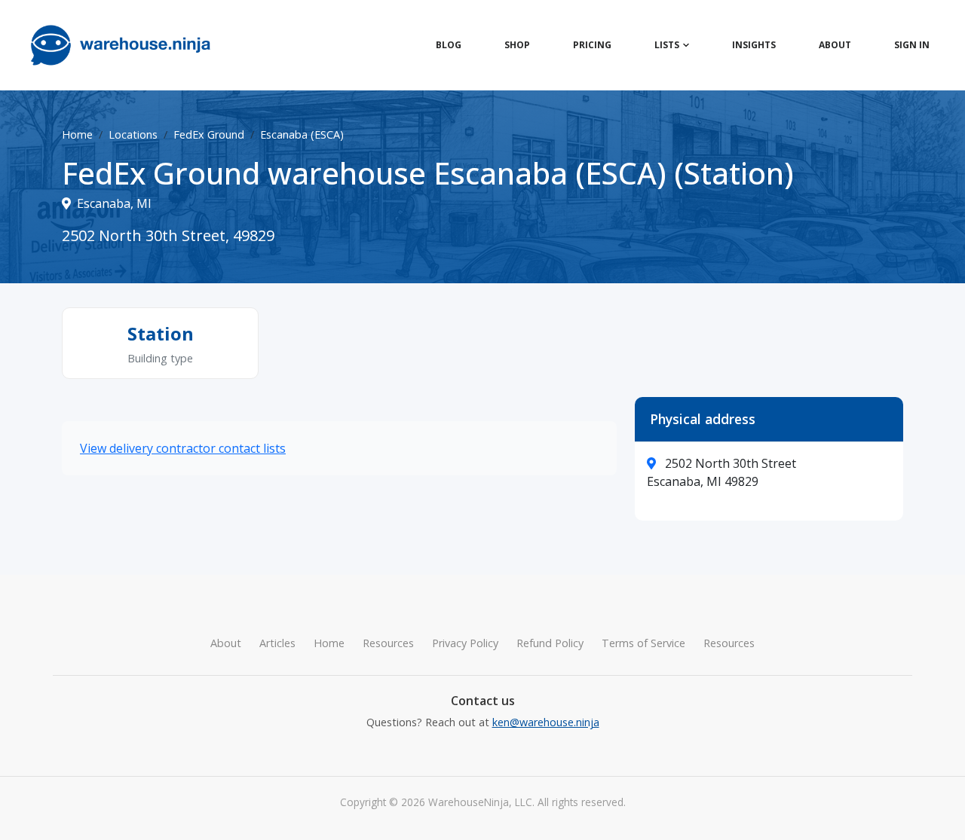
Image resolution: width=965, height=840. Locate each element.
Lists (666, 44)
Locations (133, 134)
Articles (277, 643)
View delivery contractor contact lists (183, 448)
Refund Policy (550, 643)
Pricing (592, 44)
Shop (517, 44)
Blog (448, 44)
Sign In (912, 44)
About (835, 44)
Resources (388, 643)
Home (77, 134)
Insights (754, 44)
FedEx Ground (208, 134)
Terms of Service (643, 643)
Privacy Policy (465, 643)
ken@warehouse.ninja (545, 722)
